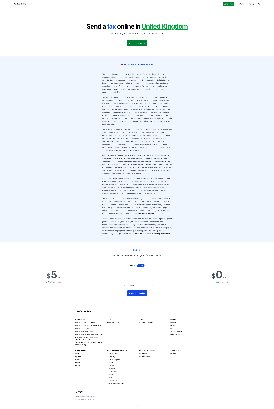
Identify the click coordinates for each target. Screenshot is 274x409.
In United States (112, 354)
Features (241, 4)
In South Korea (112, 380)
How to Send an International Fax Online (89, 334)
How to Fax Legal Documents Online (88, 325)
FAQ (258, 4)
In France (110, 374)
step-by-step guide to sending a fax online (152, 233)
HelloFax (78, 359)
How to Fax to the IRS (83, 328)
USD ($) (141, 266)
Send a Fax (228, 4)
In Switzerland (112, 371)
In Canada (110, 365)
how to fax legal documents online (130, 150)
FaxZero (78, 357)
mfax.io (77, 362)
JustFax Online (20, 4)
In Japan (110, 362)
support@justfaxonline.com (84, 399)
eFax (77, 354)
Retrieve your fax (113, 322)
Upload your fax (135, 43)
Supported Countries (146, 322)
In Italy (109, 377)
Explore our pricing (137, 293)
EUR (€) (133, 266)
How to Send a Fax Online (84, 331)
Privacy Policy (175, 334)
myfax (77, 365)
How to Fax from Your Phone (85, 322)
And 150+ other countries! (116, 383)
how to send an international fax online (153, 213)
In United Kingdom (113, 359)
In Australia (111, 368)
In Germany (111, 357)
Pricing (251, 4)
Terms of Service (176, 331)
